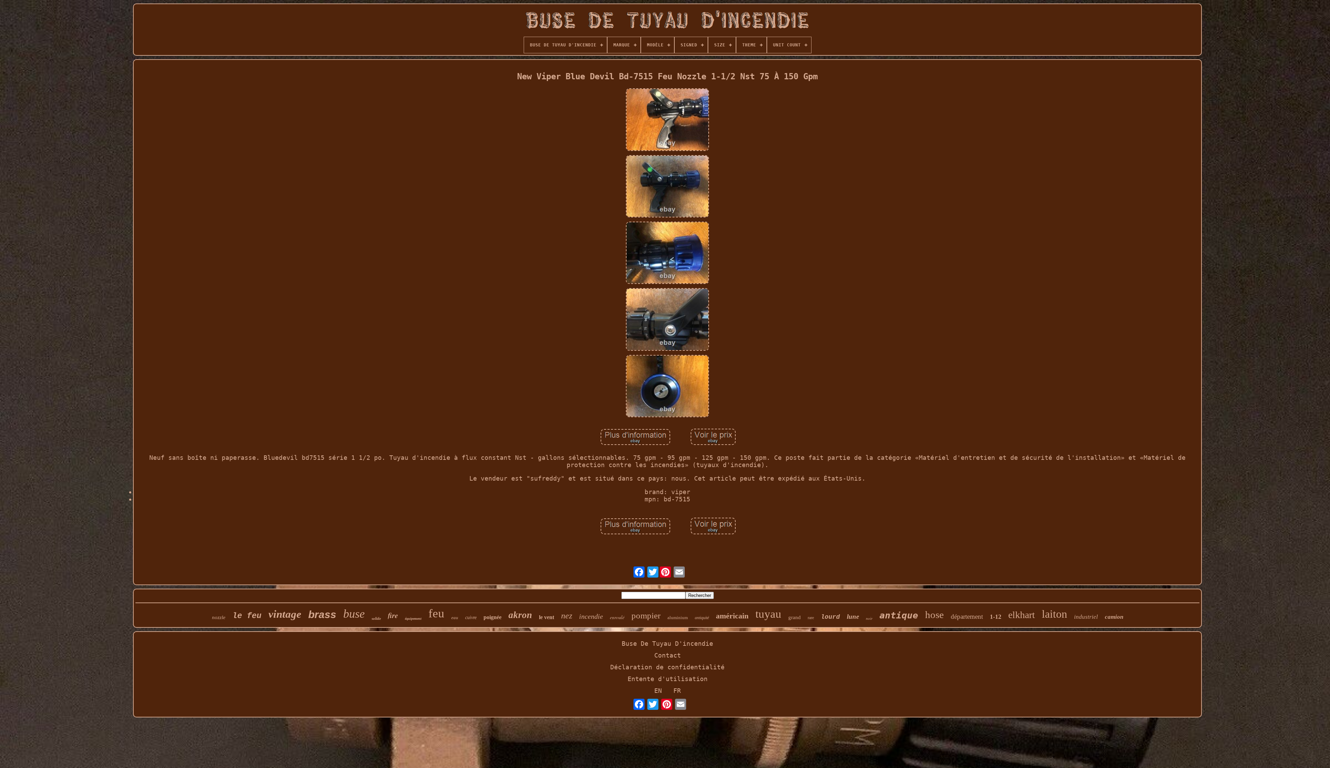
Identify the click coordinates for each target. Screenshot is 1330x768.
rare (811, 617)
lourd (830, 617)
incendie (591, 616)
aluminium (677, 617)
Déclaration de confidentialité (667, 667)
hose (934, 614)
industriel (1086, 617)
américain (732, 615)
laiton (1054, 614)
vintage (284, 614)
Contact (667, 655)
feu (436, 613)
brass (322, 614)
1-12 (995, 616)
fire (393, 615)
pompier (645, 615)
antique (898, 615)
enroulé (617, 617)
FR (677, 690)
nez (566, 615)
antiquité (702, 617)
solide (376, 618)
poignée (493, 617)
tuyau (768, 614)
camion (1114, 617)
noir (869, 618)
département (967, 616)
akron (520, 615)
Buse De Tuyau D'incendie (667, 643)
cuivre (471, 617)
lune (853, 616)
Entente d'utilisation (668, 678)
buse (354, 613)
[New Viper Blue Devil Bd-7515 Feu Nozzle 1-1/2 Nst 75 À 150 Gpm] (667, 120)
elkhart (1021, 614)
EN (658, 690)
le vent (546, 617)
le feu (246, 615)
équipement (413, 618)
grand (794, 617)
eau (454, 617)
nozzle (218, 617)
